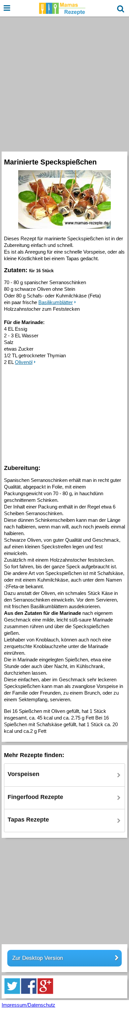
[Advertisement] (64, 83)
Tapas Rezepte (28, 819)
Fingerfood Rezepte (35, 797)
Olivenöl (23, 362)
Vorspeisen (23, 774)
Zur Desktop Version (37, 958)
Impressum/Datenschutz (28, 1005)
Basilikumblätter (55, 302)
